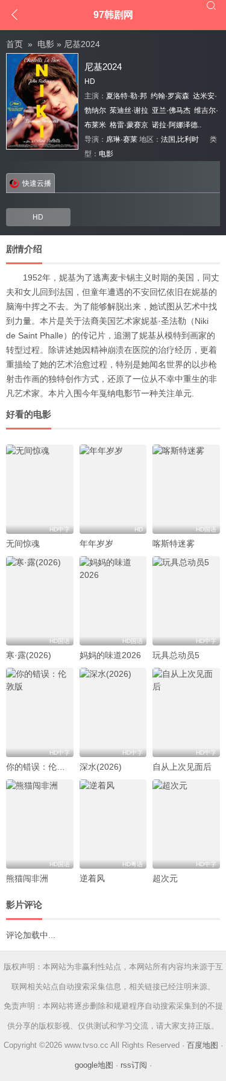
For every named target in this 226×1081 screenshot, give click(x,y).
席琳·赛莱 (121, 139)
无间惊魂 (23, 543)
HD (38, 217)
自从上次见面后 (182, 767)
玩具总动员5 (175, 655)
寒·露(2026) (28, 655)
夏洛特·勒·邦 (126, 96)
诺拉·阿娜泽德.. (176, 125)
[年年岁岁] (113, 489)
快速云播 (36, 183)
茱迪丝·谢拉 (129, 110)
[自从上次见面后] (186, 712)
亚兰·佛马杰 (171, 110)
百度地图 (202, 1045)
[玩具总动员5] (186, 600)
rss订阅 (134, 1065)
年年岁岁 (96, 543)
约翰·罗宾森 (170, 96)
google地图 (94, 1065)
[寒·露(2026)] (40, 600)
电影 (45, 44)
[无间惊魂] (40, 489)
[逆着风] (113, 824)
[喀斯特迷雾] (186, 489)
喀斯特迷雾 (173, 543)
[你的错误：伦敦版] (40, 712)
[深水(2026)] (113, 712)
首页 (14, 44)
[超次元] (186, 824)
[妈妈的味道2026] (113, 600)
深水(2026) (101, 767)
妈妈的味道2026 (110, 655)
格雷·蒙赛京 (129, 125)
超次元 (165, 878)
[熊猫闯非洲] (40, 824)
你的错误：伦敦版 (40, 767)
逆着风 (92, 878)
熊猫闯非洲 (27, 878)
